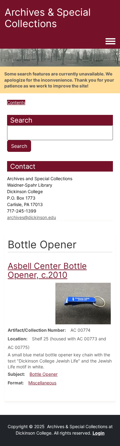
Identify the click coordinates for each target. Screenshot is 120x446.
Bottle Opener (44, 374)
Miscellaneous (42, 382)
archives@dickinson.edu (31, 217)
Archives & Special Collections (48, 18)
